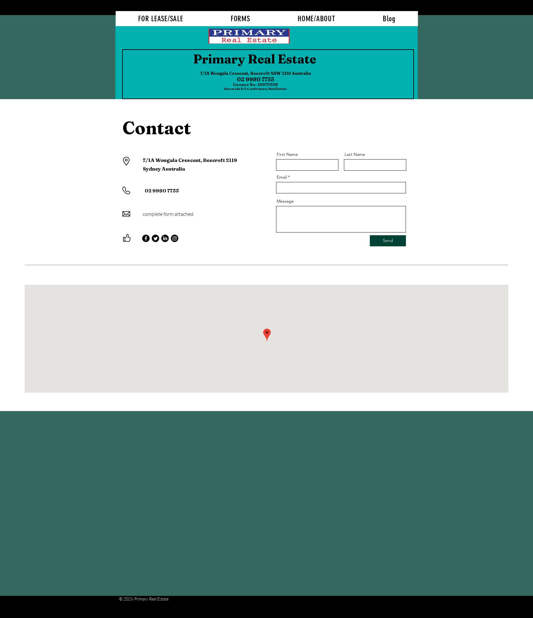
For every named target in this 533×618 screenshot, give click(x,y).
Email (282, 177)
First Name (287, 154)
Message (285, 201)
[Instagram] (174, 238)
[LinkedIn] (165, 238)
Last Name (355, 154)
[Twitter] (155, 238)
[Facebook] (146, 238)
